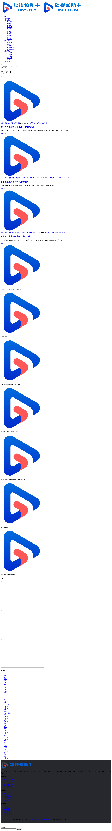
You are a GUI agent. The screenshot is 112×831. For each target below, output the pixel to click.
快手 (5, 696)
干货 (11, 123)
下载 (5, 680)
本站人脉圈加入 (8, 780)
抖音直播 (9, 28)
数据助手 (9, 59)
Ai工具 (3, 123)
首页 (5, 16)
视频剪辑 (6, 704)
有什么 (6, 721)
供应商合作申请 (8, 783)
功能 (5, 747)
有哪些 (6, 687)
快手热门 (9, 33)
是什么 (6, 706)
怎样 (5, 709)
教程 (5, 756)
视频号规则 (10, 42)
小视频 (6, 716)
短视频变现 (18, 178)
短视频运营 (38, 178)
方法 (5, 735)
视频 (5, 673)
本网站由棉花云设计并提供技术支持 (41, 819)
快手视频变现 (8, 798)
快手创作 (9, 37)
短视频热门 (7, 807)
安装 (5, 740)
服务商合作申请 (8, 785)
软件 (5, 679)
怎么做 (6, 737)
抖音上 (6, 758)
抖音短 (6, 708)
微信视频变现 (8, 800)
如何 (5, 684)
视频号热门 (10, 44)
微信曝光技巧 (8, 814)
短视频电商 (32, 178)
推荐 (5, 746)
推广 (5, 749)
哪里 (5, 715)
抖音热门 (9, 23)
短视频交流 (7, 61)
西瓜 (5, 723)
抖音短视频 (7, 20)
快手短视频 (7, 30)
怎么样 (6, 751)
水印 (5, 694)
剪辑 (5, 728)
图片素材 (9, 54)
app (5, 698)
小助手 (6, 686)
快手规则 (9, 32)
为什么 (6, 739)
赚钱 (5, 725)
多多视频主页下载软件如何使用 (14, 182)
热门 (5, 753)
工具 (5, 744)
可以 (5, 701)
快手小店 (9, 35)
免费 (5, 734)
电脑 (5, 727)
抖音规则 (9, 21)
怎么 (5, 675)
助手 (5, 677)
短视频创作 (7, 18)
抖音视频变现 (8, 797)
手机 (5, 682)
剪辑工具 (9, 58)
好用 (5, 720)
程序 (5, 754)
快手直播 (9, 39)
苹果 (5, 703)
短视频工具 (7, 51)
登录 (2, 64)
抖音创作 (9, 27)
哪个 (5, 699)
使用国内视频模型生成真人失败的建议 (17, 127)
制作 (5, 689)
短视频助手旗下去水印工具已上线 (15, 236)
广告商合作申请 (8, 786)
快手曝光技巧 (8, 812)
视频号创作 (10, 47)
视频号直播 (10, 49)
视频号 (6, 732)
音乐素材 (9, 52)
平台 (5, 742)
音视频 (6, 718)
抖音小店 (9, 25)
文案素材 (9, 56)
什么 (5, 691)
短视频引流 (7, 809)
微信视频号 (7, 40)
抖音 (5, 730)
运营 (5, 692)
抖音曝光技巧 (8, 810)
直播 (5, 711)
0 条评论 (43, 123)
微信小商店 (10, 46)
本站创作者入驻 (8, 781)
